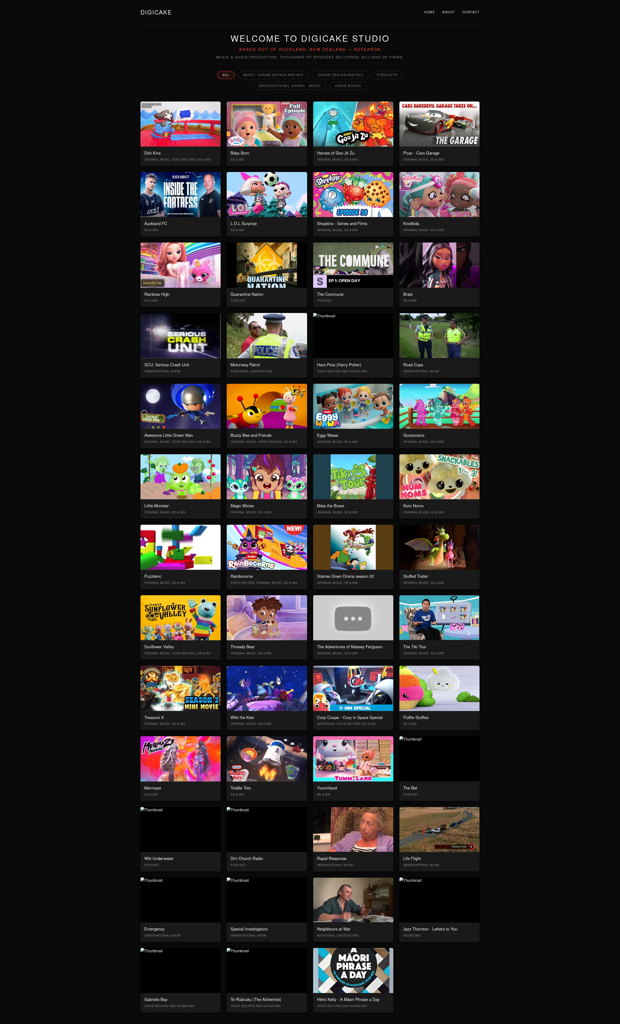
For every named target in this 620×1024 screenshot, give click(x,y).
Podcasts (387, 75)
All (226, 75)
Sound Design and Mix (340, 75)
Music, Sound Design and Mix (273, 75)
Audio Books (348, 86)
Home (429, 12)
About (448, 12)
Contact (471, 12)
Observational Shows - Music (290, 86)
